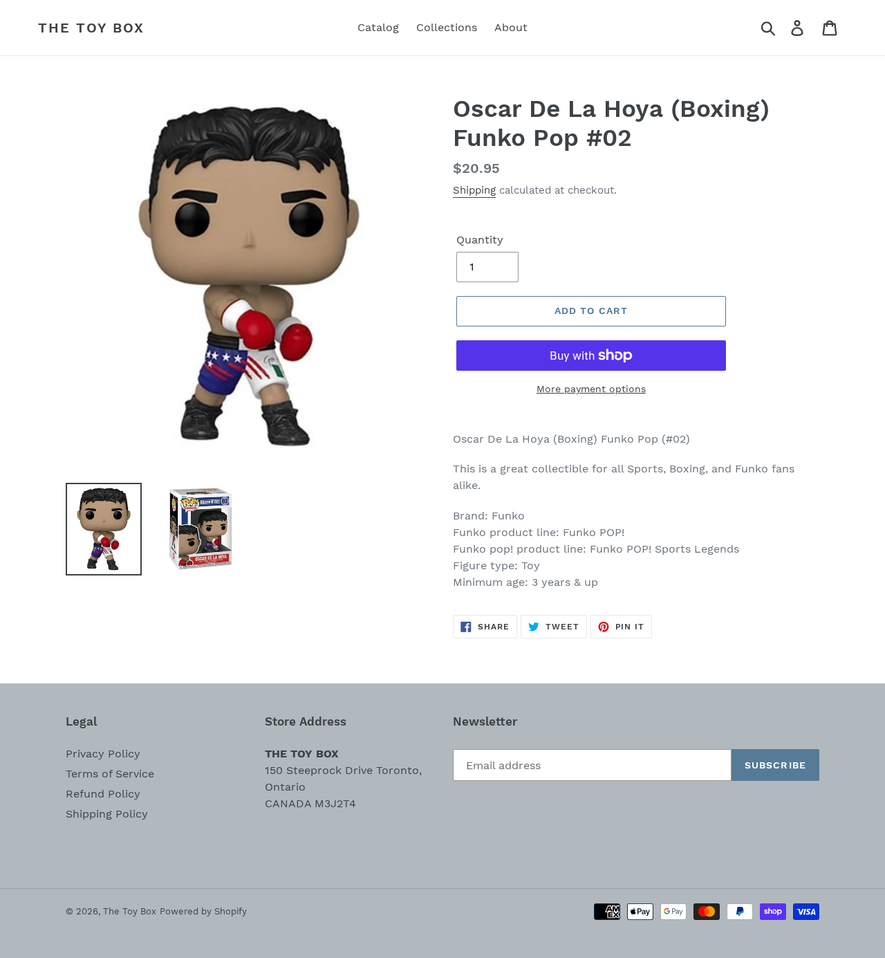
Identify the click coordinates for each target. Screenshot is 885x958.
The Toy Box (91, 27)
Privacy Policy (103, 753)
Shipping (474, 190)
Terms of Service (110, 773)
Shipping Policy (107, 813)
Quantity (479, 239)
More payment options (591, 388)
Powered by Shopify (203, 911)
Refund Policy (103, 793)
